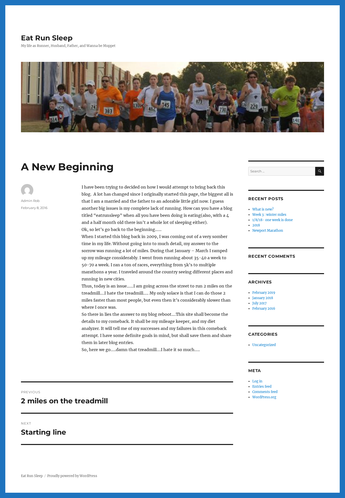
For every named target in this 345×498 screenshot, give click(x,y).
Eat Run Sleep (46, 38)
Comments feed (265, 392)
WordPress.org (264, 397)
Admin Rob (30, 201)
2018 (256, 225)
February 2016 (263, 308)
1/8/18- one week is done (272, 220)
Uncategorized (264, 345)
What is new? (263, 209)
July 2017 (259, 303)
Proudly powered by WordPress (72, 476)
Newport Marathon (267, 230)
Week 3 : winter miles (269, 215)
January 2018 (262, 298)
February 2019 (263, 293)
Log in (257, 381)
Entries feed (262, 386)
